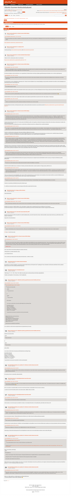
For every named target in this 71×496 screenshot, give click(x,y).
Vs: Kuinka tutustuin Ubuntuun (21, 261)
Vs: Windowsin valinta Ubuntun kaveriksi (30, 435)
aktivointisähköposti (9, 10)
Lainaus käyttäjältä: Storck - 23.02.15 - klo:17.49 (11, 438)
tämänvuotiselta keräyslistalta (28, 49)
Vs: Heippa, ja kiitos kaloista (20, 190)
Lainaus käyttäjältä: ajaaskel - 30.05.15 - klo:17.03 (11, 136)
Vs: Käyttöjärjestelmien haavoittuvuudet (23, 378)
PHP (5, 232)
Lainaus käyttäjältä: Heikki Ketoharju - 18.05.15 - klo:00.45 (13, 201)
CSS (8, 232)
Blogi (56, 10)
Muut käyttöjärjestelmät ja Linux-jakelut (15, 435)
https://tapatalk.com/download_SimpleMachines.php (13, 42)
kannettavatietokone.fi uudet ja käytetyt (55, 12)
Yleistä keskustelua (10, 190)
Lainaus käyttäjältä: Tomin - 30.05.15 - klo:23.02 (11, 67)
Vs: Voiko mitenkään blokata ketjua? (23, 54)
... (8, 30)
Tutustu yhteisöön (52, 10)
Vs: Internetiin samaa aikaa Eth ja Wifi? (22, 211)
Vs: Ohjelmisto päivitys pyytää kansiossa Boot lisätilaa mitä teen (28, 279)
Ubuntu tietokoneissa (11, 211)
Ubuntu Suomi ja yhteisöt (11, 33)
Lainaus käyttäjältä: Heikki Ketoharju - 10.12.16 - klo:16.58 (13, 36)
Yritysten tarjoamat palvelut (62, 10)
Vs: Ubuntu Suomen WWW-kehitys (23, 33)
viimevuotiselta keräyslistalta (16, 49)
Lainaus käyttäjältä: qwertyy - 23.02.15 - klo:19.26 (11, 418)
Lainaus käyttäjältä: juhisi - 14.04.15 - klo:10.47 (11, 239)
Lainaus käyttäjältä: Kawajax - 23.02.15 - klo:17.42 (13, 440)
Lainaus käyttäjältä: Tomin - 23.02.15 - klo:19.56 (11, 381)
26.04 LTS (41, 10)
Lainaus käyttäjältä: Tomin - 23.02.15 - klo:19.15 (11, 397)
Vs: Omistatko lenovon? (20, 269)
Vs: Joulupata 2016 (20, 46)
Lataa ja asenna (46, 10)
